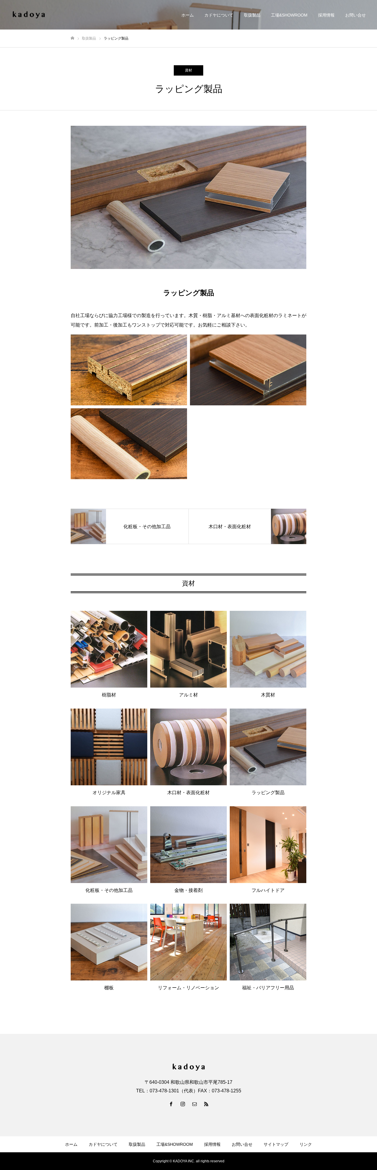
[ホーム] (72, 38)
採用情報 (326, 15)
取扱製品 (252, 15)
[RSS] (206, 1104)
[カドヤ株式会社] (29, 15)
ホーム (187, 15)
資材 (188, 70)
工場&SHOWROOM (289, 15)
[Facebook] (171, 1104)
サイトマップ (276, 1144)
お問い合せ (355, 15)
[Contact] (194, 1104)
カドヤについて (218, 15)
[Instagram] (183, 1104)
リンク (306, 1144)
